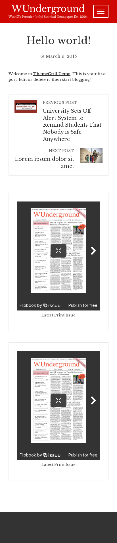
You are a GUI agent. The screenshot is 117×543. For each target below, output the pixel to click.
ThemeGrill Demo (51, 73)
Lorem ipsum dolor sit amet (44, 159)
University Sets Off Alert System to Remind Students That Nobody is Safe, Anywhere (72, 121)
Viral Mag (78, 527)
